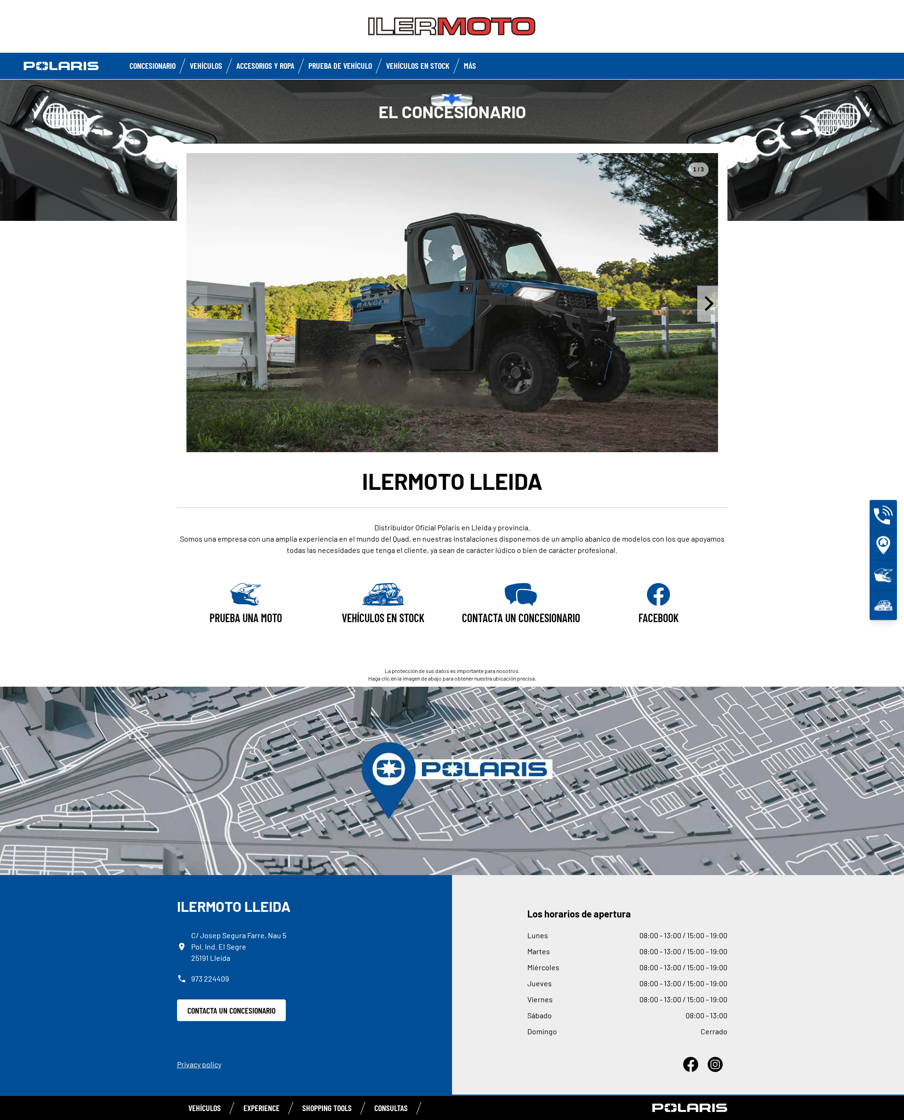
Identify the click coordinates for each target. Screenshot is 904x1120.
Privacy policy (199, 1064)
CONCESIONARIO (152, 65)
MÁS (470, 65)
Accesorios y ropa (265, 65)
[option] (452, 302)
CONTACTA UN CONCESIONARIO (231, 1010)
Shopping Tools (327, 1108)
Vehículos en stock (418, 65)
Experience (261, 1108)
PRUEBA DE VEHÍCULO (340, 65)
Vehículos (206, 65)
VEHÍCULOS (204, 1108)
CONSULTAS (391, 1108)
